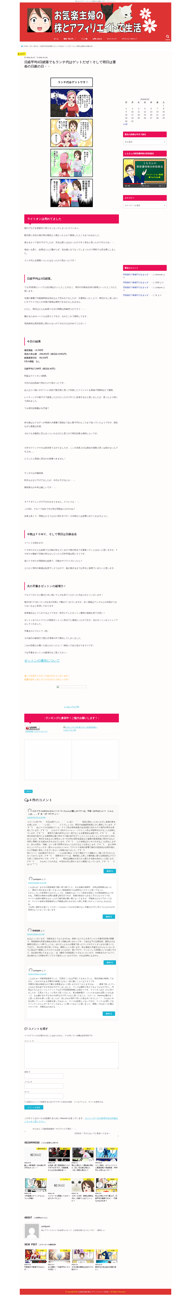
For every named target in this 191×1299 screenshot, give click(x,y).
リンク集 (84, 39)
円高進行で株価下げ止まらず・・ (137, 275)
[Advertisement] (48, 759)
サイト (27, 1092)
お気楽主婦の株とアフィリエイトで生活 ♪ (94, 1292)
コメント (29, 1041)
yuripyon (45, 1226)
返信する (110, 871)
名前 (27, 1072)
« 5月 (125, 124)
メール (28, 1082)
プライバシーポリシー (129, 39)
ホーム (56, 39)
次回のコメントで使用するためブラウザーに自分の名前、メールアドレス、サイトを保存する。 (66, 1102)
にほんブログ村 (69, 730)
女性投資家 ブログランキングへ (36, 731)
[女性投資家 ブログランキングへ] (32, 729)
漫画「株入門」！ (70, 39)
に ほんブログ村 (71, 707)
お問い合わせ (97, 39)
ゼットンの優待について (42, 660)
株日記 (29, 791)
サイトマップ (111, 39)
